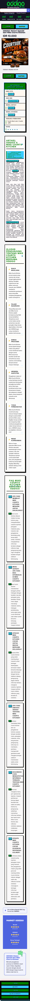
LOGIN (8, 26)
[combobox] (13, 10)
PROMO (16, 982)
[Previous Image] (3, 52)
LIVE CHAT (16, 997)
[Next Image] (27, 52)
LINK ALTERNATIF (15, 993)
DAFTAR (22, 26)
